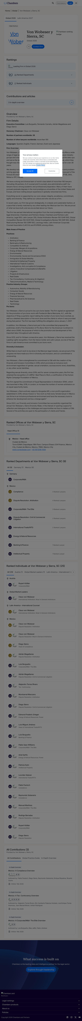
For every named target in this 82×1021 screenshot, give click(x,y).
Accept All (30, 171)
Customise (52, 171)
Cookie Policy (41, 165)
